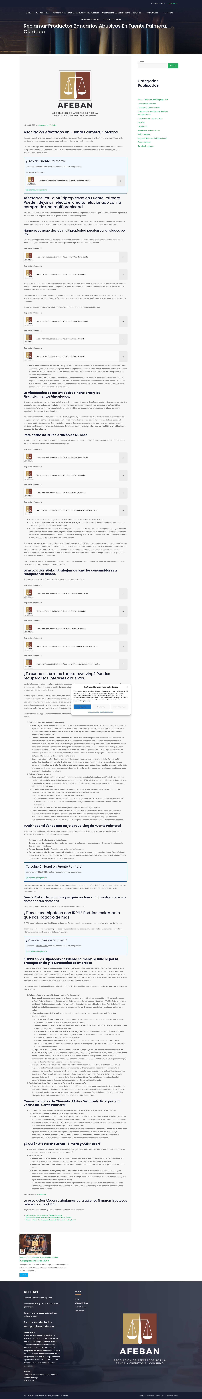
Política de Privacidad (106, 712)
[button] (127, 687)
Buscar (141, 62)
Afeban (29, 13)
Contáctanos (152, 13)
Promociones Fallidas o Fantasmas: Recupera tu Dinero (76, 13)
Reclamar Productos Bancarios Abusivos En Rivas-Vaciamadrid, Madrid (51, 1220)
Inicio (77, 1299)
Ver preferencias (119, 707)
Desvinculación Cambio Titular (32, 1257)
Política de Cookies (172, 1396)
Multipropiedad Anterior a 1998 (34, 1261)
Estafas (141, 122)
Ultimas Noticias (42, 13)
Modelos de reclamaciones (149, 130)
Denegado (101, 707)
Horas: (27, 1371)
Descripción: (29, 1332)
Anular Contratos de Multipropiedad (153, 100)
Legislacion (142, 126)
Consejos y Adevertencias (149, 107)
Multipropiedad (31, 1215)
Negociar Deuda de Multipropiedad (152, 138)
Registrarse (79, 1311)
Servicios (137, 13)
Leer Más (24, 1275)
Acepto (82, 707)
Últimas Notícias (81, 1303)
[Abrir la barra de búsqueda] (101, 26)
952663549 (42, 167)
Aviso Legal (159, 1396)
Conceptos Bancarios (147, 104)
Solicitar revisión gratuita (36, 190)
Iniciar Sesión (80, 1307)
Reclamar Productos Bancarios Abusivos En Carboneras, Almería (48, 1218)
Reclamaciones (42, 1215)
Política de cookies (93, 712)
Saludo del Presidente (90, 19)
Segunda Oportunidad (112, 19)
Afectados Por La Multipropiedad (116, 13)
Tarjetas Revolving (55, 1215)
